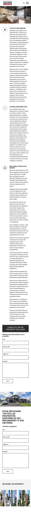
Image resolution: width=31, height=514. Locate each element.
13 (15, 404)
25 (29, 404)
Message (5, 361)
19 (22, 404)
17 (20, 404)
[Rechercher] (23, 3)
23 (27, 404)
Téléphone (5, 354)
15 (17, 404)
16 (19, 404)
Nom (4, 339)
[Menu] (27, 3)
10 (11, 404)
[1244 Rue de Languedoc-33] (29, 406)
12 (14, 404)
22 (26, 404)
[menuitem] (23, 3)
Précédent (3, 398)
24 (28, 404)
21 (25, 404)
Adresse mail (6, 346)
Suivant (27, 398)
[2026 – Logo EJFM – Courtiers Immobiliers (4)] (12, 3)
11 (13, 404)
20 (23, 404)
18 (21, 404)
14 (16, 404)
